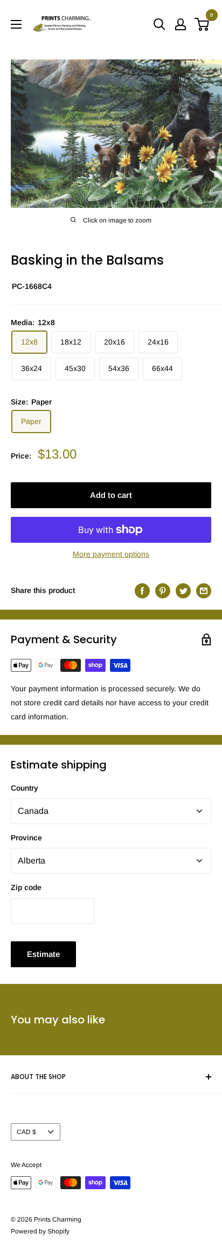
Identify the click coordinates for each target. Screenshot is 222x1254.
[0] (202, 24)
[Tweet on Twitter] (183, 590)
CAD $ (26, 1132)
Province (26, 837)
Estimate (43, 954)
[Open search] (159, 24)
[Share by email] (203, 590)
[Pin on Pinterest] (162, 590)
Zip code (26, 887)
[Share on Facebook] (142, 590)
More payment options (111, 554)
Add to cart (111, 495)
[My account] (180, 24)
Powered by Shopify (40, 1231)
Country (24, 788)
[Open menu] (16, 24)
